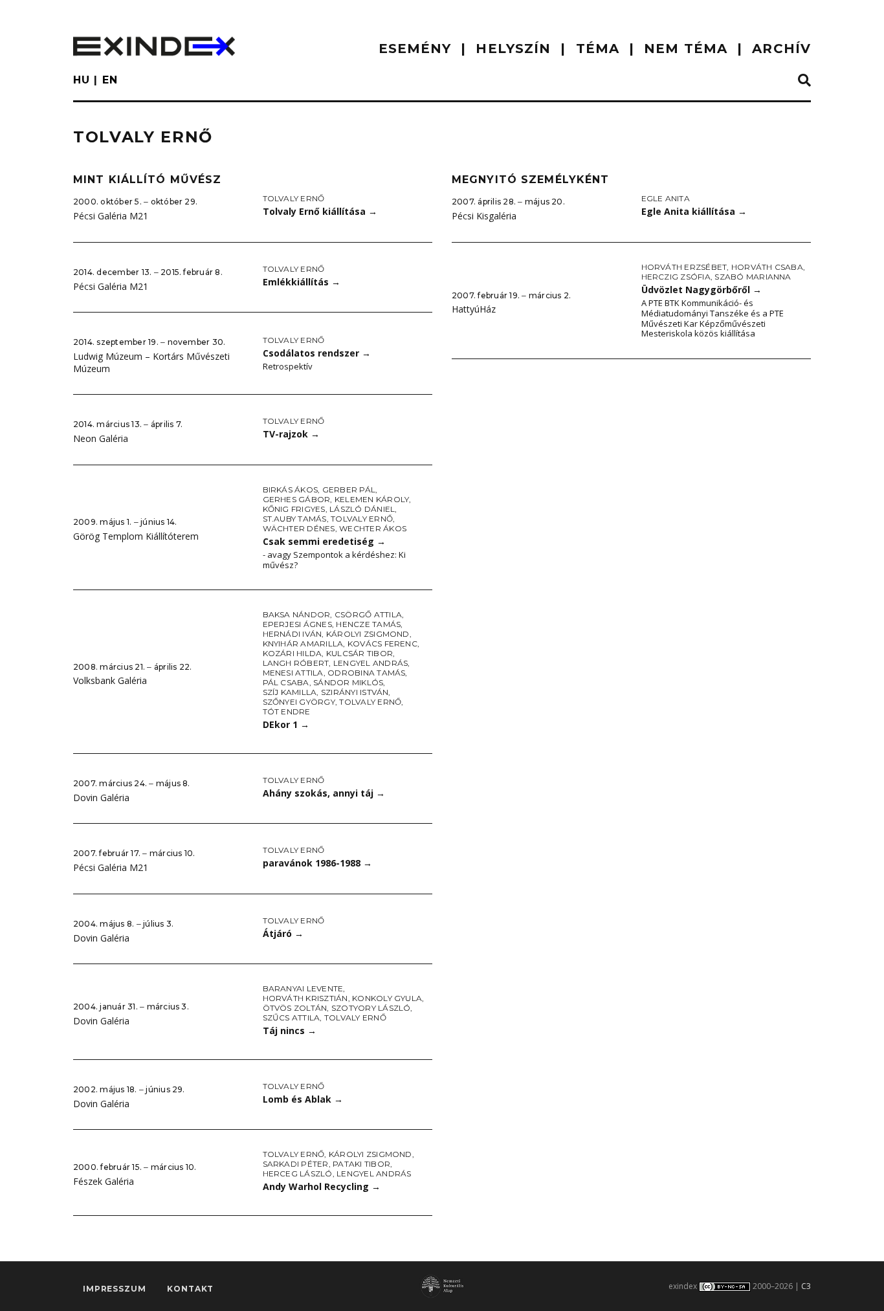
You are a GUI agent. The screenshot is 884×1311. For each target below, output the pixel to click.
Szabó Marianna (752, 276)
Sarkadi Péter (296, 1164)
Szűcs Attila (291, 1017)
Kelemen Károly (372, 499)
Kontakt (190, 1289)
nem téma (685, 48)
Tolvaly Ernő (294, 198)
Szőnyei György (299, 702)
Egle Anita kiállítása (694, 211)
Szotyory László (371, 1008)
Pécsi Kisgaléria (484, 216)
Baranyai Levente (303, 988)
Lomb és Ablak (303, 1099)
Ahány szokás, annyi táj (324, 793)
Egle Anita (665, 198)
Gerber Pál (348, 489)
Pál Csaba (286, 682)
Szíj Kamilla (290, 692)
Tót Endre (287, 711)
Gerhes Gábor (297, 499)
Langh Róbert (296, 663)
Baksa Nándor (297, 614)
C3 (806, 1286)
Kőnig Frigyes (294, 509)
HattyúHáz (474, 309)
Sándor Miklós (348, 682)
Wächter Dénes (299, 528)
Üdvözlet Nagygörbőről (701, 289)
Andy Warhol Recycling (322, 1186)
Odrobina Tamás (366, 673)
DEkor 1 (286, 724)
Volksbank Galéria (110, 680)
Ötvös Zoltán (295, 1008)
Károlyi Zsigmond (368, 634)
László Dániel (362, 509)
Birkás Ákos (290, 489)
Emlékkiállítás (301, 282)
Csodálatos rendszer (317, 353)
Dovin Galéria (101, 797)
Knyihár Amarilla (303, 643)
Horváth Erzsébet (684, 267)
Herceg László (298, 1173)
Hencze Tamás (368, 624)
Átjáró (283, 933)
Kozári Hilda (292, 653)
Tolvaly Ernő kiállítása (320, 211)
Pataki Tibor (361, 1164)
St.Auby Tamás (295, 518)
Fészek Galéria (103, 1181)
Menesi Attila (293, 673)
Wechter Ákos (372, 528)
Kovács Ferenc (382, 643)
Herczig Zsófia (676, 276)
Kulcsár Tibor (359, 653)
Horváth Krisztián (305, 998)
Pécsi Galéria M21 (110, 216)
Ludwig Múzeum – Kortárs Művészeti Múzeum (151, 362)
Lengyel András (370, 663)
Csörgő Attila (368, 614)
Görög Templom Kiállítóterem (136, 536)
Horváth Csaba (767, 267)
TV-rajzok (291, 434)
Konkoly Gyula (387, 998)
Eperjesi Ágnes (297, 624)
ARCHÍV (781, 48)
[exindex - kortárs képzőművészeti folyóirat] (154, 46)
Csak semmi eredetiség (324, 541)
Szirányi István (355, 692)
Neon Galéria (100, 438)
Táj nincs (289, 1030)
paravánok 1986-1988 (317, 863)
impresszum (114, 1289)
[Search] (804, 81)
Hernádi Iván (292, 634)
